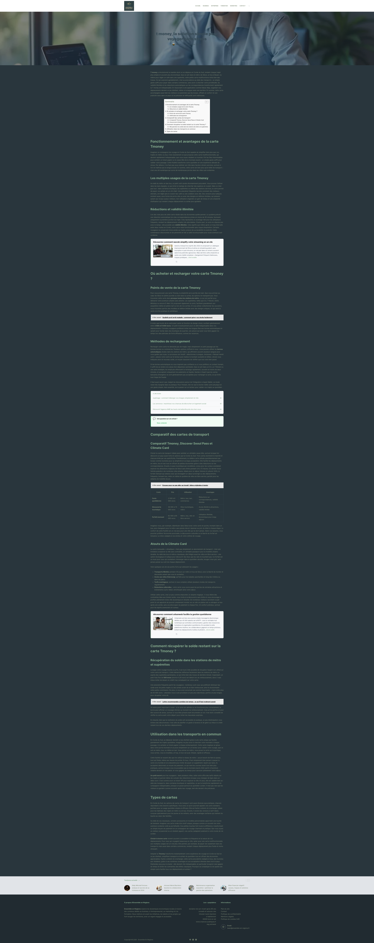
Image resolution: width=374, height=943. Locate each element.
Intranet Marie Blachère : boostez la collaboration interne (173, 887)
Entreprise (214, 6)
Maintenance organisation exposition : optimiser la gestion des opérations (205, 887)
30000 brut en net (209, 919)
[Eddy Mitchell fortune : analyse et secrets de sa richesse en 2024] (127, 888)
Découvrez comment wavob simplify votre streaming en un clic (183, 242)
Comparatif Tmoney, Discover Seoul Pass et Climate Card (187, 120)
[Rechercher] (249, 6)
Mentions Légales (227, 916)
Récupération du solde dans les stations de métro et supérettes (189, 127)
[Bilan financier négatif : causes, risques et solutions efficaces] (223, 888)
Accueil (197, 6)
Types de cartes (172, 131)
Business (206, 6)
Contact (242, 6)
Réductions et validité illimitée (178, 109)
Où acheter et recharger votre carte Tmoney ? (182, 111)
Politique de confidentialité (231, 914)
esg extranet (211, 924)
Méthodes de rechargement (178, 115)
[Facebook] (190, 939)
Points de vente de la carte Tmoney (180, 113)
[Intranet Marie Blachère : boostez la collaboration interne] (159, 888)
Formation (224, 6)
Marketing (233, 6)
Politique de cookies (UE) (230, 919)
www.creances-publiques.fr (206, 922)
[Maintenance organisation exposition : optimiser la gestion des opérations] (191, 888)
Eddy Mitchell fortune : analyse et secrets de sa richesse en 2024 (140, 887)
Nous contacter (162, 423)
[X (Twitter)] (193, 939)
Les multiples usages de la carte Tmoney (181, 107)
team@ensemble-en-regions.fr (238, 928)
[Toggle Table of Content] (206, 101)
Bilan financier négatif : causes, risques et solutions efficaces (238, 887)
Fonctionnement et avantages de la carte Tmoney (182, 104)
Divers (199, 44)
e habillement (211, 916)
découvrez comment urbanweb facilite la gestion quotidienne (182, 614)
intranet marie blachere (207, 914)
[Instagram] (196, 939)
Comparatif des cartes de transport (178, 118)
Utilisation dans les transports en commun (181, 129)
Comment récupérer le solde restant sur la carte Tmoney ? (186, 124)
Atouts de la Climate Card (177, 122)
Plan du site (225, 909)
